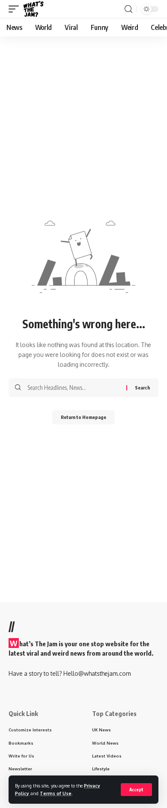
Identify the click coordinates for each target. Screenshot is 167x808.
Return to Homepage (83, 417)
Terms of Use (56, 793)
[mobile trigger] (16, 9)
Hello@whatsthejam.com (97, 673)
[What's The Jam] (33, 9)
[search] (128, 9)
